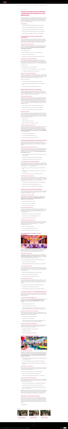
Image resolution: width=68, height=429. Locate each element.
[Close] (67, 427)
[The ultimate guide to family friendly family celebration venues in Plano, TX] (34, 413)
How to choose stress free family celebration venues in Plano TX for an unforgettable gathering (22, 417)
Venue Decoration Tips (24, 5)
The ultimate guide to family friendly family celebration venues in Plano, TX (33, 417)
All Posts (18, 5)
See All (50, 408)
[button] (54, 2)
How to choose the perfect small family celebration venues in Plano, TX (44, 417)
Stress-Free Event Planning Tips (33, 5)
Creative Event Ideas (42, 5)
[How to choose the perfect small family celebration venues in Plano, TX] (45, 413)
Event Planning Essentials (24, 404)
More (47, 5)
